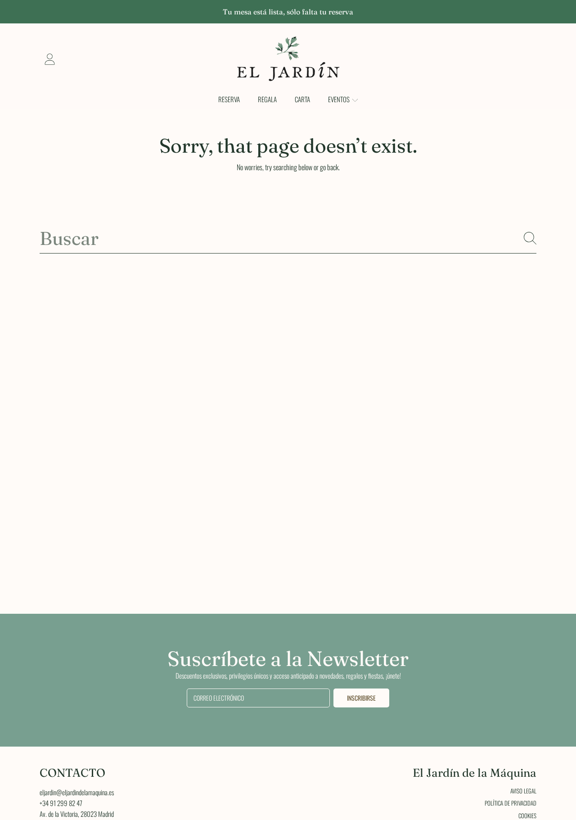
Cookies (527, 815)
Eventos (339, 99)
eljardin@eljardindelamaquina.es (77, 792)
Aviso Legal (523, 790)
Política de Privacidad (510, 802)
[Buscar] (530, 238)
